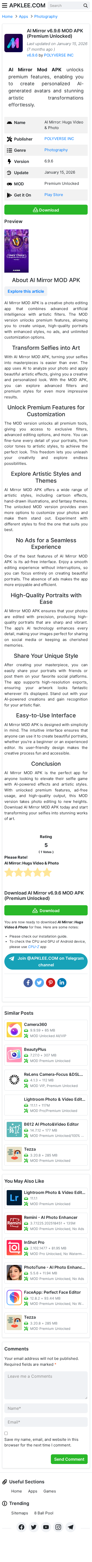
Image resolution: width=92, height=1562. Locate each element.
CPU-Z (33, 947)
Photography (45, 16)
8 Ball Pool (43, 1513)
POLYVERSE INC (59, 55)
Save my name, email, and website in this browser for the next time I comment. (41, 1442)
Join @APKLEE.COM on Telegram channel (50, 961)
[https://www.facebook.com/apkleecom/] (21, 1527)
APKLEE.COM (27, 5)
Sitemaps (19, 1513)
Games (49, 1491)
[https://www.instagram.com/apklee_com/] (58, 1527)
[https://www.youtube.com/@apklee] (46, 1527)
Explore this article (26, 291)
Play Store (53, 194)
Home (7, 16)
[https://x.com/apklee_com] (34, 1527)
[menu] (4, 5)
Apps (23, 16)
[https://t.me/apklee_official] (70, 1527)
